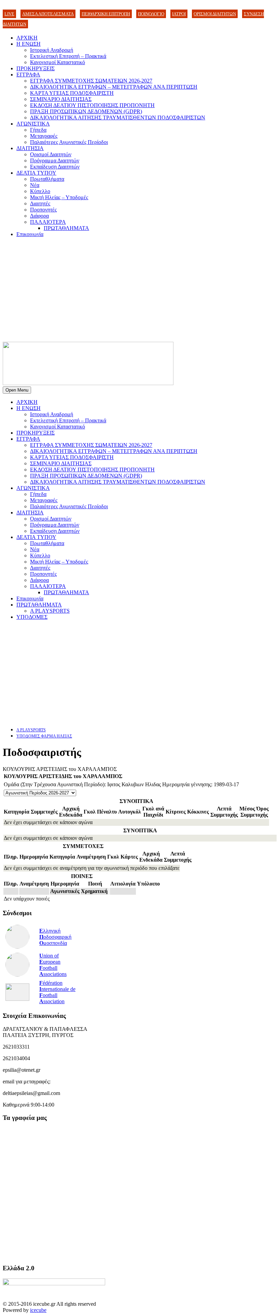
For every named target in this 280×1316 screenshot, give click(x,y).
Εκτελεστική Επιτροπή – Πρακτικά (68, 56)
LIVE (9, 13)
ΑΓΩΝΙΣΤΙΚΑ (33, 124)
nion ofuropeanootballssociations (53, 965)
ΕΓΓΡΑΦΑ (28, 74)
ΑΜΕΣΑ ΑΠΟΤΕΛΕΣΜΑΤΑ (48, 13)
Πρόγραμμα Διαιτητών (54, 160)
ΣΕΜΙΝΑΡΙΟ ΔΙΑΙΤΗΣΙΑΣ (61, 99)
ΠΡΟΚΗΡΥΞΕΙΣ (35, 68)
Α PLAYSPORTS (50, 611)
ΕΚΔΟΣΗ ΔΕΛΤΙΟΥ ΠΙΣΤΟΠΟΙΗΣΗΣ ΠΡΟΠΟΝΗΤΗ (92, 105)
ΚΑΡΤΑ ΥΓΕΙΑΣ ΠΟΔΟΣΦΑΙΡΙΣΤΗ (72, 93)
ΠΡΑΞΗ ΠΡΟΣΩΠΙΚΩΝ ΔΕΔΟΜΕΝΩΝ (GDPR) (86, 111)
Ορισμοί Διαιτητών (50, 154)
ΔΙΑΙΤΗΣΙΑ (30, 148)
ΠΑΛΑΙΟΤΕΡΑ (48, 222)
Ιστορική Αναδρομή (51, 50)
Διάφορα (39, 216)
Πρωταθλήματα (47, 179)
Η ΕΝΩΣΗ (28, 44)
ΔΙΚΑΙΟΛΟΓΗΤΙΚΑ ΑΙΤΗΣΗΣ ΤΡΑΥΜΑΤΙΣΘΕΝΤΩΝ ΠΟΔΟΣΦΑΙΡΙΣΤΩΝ (117, 117)
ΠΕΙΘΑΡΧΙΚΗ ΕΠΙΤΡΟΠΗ (106, 13)
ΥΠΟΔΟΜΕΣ (31, 617)
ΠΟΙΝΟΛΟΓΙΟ (151, 13)
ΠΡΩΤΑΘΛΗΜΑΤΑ (66, 228)
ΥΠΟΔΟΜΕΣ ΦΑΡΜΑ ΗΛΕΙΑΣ (44, 736)
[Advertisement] (140, 290)
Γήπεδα (38, 130)
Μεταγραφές (43, 136)
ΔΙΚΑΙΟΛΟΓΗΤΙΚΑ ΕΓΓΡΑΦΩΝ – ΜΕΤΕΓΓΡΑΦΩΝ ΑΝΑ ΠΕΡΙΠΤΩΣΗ (113, 87)
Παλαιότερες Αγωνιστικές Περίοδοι (69, 142)
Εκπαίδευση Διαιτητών (55, 167)
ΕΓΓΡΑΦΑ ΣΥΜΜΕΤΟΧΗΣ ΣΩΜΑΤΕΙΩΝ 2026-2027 (91, 81)
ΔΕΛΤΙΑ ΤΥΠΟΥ (36, 173)
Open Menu (16, 390)
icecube (38, 1310)
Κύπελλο (40, 191)
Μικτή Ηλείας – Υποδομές (59, 197)
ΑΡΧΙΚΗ (27, 38)
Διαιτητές (40, 203)
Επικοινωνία (29, 234)
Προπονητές (43, 210)
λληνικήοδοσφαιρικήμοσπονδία (55, 937)
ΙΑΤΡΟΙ (179, 13)
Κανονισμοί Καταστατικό (57, 62)
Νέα (34, 185)
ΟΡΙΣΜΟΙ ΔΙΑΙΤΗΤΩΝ (215, 13)
